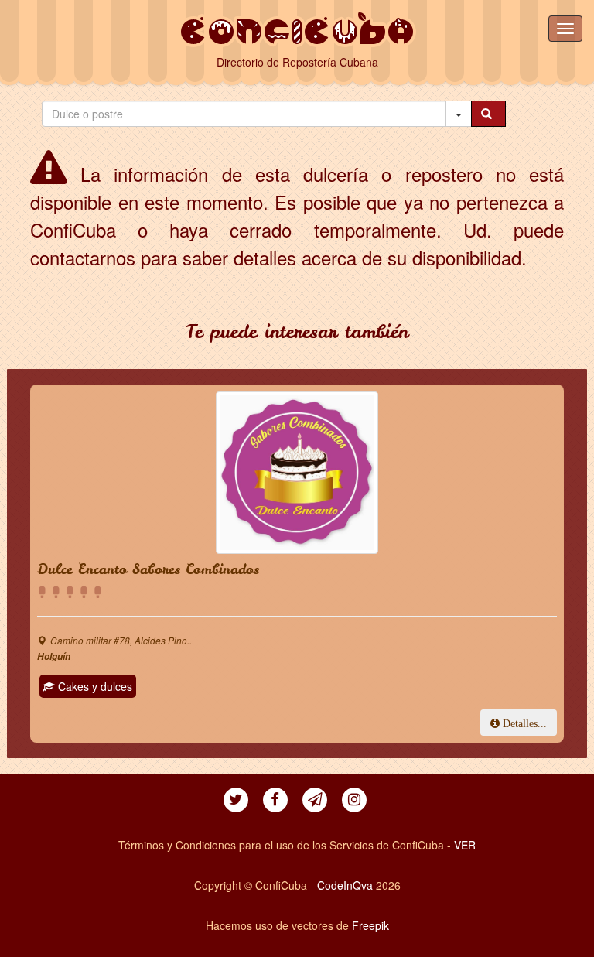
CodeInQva (345, 885)
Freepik (370, 925)
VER (465, 845)
